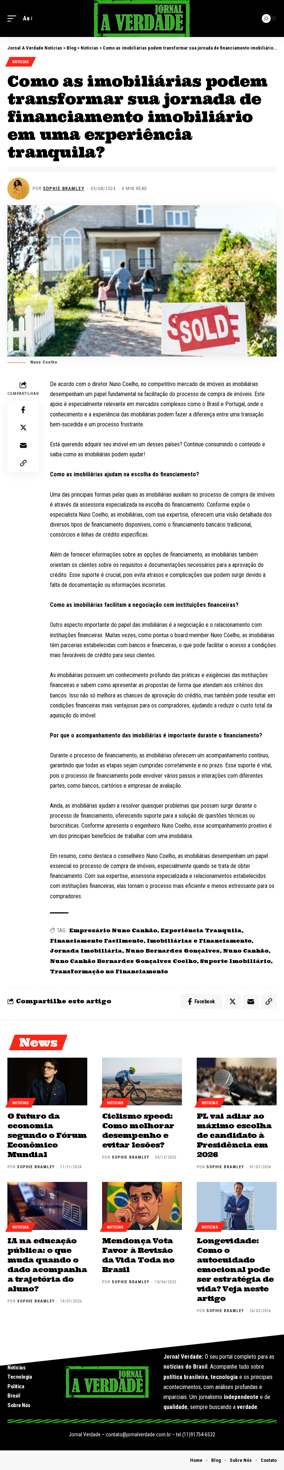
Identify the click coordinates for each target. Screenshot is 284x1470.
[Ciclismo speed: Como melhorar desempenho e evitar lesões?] (142, 1082)
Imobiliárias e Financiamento (199, 940)
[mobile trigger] (13, 18)
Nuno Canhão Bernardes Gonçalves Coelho (123, 961)
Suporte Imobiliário (235, 961)
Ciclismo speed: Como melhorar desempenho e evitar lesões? (138, 1130)
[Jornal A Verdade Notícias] (142, 18)
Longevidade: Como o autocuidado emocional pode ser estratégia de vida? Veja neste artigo (235, 1269)
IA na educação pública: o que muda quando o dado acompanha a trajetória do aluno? (47, 1264)
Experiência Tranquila (200, 930)
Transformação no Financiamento (109, 971)
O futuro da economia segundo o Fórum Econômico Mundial (47, 1135)
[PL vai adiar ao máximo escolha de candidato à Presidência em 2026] (237, 1082)
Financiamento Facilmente (96, 940)
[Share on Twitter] (23, 427)
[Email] (23, 445)
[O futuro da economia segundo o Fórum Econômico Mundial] (47, 1082)
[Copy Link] (23, 463)
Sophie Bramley (63, 188)
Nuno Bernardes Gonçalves (172, 950)
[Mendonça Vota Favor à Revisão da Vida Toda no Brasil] (142, 1206)
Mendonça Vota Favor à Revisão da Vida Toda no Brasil (138, 1255)
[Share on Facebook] (23, 410)
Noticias (20, 62)
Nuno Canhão (245, 950)
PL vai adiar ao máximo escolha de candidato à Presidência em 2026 (234, 1135)
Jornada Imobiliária (86, 950)
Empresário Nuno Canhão (113, 930)
